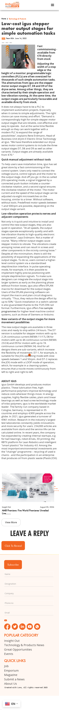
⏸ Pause (7, 42)
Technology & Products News (24, 645)
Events (8, 653)
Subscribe (13, 564)
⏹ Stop (10, 42)
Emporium (11, 670)
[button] (53, 5)
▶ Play (3, 42)
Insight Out (12, 640)
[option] (28, 494)
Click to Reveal (13, 545)
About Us (10, 683)
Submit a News (14, 679)
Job (6, 666)
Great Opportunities (18, 649)
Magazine (10, 674)
